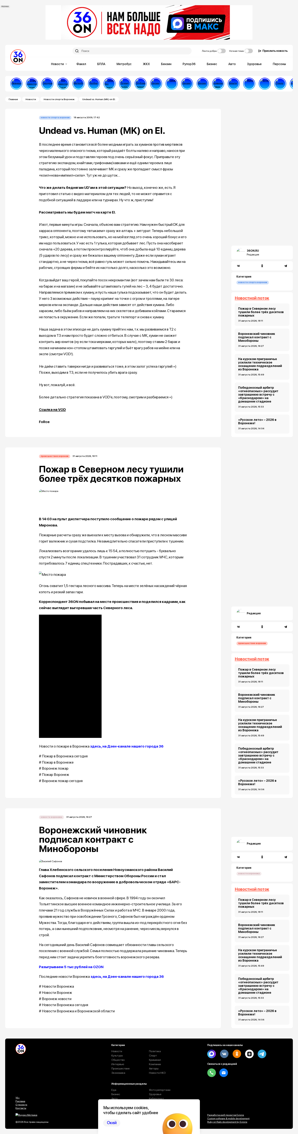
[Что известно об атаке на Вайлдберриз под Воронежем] (63, 84)
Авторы (153, 1068)
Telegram (262, 1054)
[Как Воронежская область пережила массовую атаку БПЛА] (280, 84)
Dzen (249, 1054)
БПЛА (101, 64)
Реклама (20, 1101)
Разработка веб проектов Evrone (225, 1115)
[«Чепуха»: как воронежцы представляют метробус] (78, 84)
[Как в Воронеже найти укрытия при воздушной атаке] (234, 84)
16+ (18, 1097)
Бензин (166, 64)
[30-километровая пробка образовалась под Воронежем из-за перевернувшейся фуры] (94, 84)
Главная (13, 99)
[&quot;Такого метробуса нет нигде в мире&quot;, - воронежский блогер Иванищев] (16, 84)
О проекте (21, 1104)
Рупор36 (189, 64)
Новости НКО (157, 1072)
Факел (81, 64)
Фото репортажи (159, 1090)
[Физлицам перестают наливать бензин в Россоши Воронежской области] (203, 84)
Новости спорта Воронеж (59, 99)
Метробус (124, 64)
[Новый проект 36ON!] (109, 84)
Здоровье (254, 64)
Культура (117, 1055)
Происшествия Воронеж (54, 456)
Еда (113, 1090)
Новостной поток (252, 298)
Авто (232, 64)
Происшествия (120, 1068)
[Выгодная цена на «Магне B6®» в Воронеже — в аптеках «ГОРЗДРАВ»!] (47, 84)
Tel (211, 1072)
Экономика (118, 1072)
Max (211, 1054)
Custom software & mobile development (228, 1118)
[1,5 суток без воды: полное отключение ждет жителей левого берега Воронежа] (265, 84)
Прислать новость (275, 50)
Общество (118, 1060)
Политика (155, 1051)
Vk (224, 1054)
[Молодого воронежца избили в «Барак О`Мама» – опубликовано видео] (172, 84)
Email (223, 1072)
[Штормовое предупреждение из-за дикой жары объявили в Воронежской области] (249, 84)
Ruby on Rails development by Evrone (227, 1122)
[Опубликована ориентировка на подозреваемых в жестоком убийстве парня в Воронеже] (141, 84)
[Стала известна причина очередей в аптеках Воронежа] (32, 84)
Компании (155, 1064)
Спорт (153, 1055)
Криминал (155, 1060)
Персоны (279, 64)
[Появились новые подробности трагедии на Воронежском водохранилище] (218, 84)
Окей (112, 1122)
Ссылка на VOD (52, 409)
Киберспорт (156, 1098)
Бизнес (212, 64)
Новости (57, 64)
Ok (236, 1054)
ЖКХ (146, 64)
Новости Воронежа (51, 817)
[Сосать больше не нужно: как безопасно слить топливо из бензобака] (156, 84)
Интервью (117, 1064)
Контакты (21, 1108)
